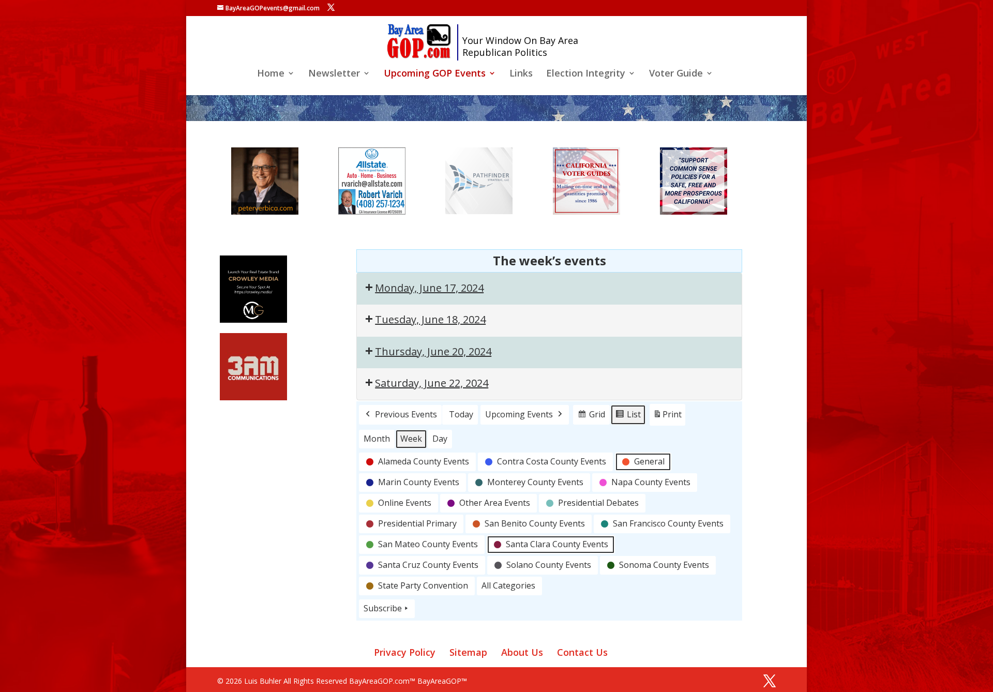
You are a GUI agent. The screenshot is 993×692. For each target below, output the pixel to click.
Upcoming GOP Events (435, 74)
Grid (591, 417)
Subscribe (383, 608)
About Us (522, 652)
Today (461, 414)
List (628, 417)
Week (411, 438)
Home (270, 74)
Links (521, 74)
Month (377, 438)
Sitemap (468, 652)
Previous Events (406, 414)
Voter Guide (676, 74)
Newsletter (334, 74)
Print (667, 417)
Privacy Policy (404, 652)
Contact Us (582, 652)
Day (439, 438)
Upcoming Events (519, 414)
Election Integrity (585, 74)
